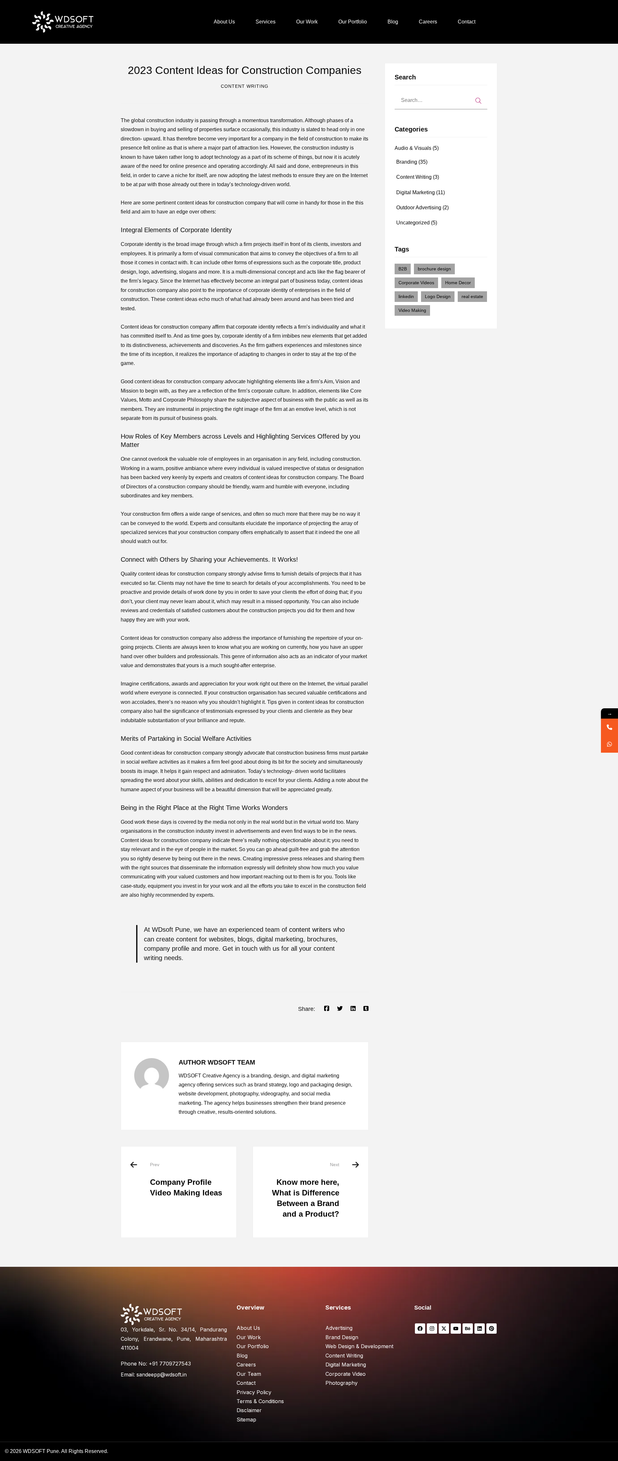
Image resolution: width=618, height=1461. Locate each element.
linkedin (406, 296)
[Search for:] (441, 100)
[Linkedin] (353, 1009)
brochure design (434, 268)
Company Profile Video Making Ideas (186, 1179)
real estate (472, 296)
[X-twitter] (444, 1328)
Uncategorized (416, 222)
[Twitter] (340, 1009)
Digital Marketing (420, 192)
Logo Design (438, 296)
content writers (310, 929)
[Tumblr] (366, 1009)
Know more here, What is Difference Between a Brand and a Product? (305, 1190)
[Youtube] (456, 1328)
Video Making (412, 310)
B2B (402, 268)
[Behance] (468, 1328)
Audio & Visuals (417, 148)
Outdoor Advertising (422, 207)
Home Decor (458, 282)
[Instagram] (432, 1328)
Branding (411, 162)
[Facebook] (326, 1009)
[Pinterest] (491, 1328)
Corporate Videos (416, 282)
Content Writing (244, 86)
